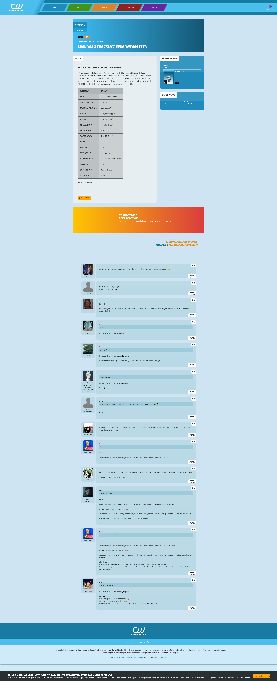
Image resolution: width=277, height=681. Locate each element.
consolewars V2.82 (161, 657)
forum (154, 7)
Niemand (162, 245)
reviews (79, 7)
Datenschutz (114, 657)
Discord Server (138, 657)
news (55, 7)
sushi (104, 7)
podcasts (143, 642)
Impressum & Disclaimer (125, 657)
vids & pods (129, 7)
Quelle (165, 67)
